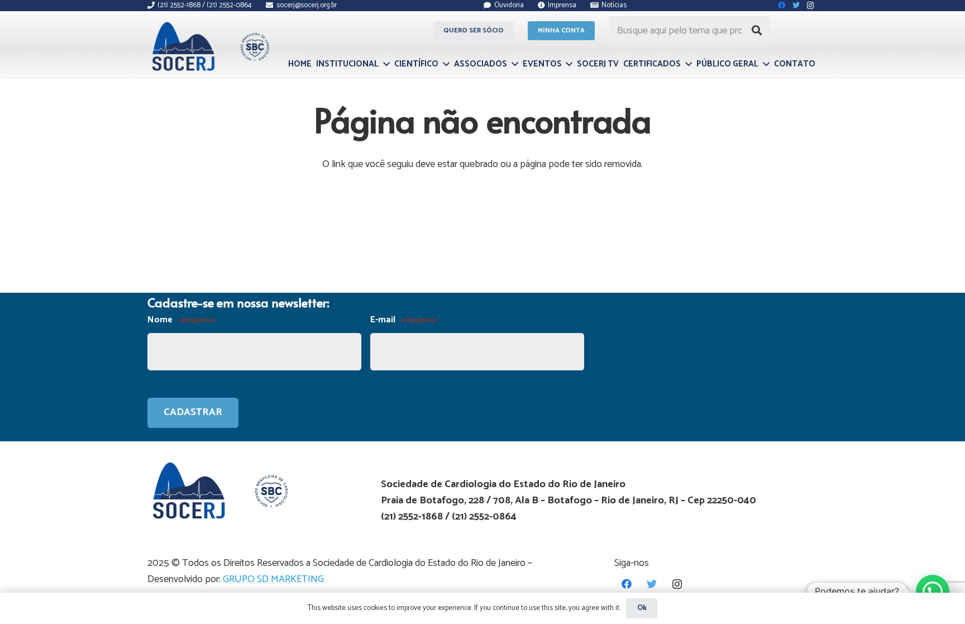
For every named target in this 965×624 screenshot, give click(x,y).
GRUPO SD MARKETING (273, 579)
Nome (180, 319)
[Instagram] (677, 584)
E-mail (403, 319)
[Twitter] (652, 584)
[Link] (209, 46)
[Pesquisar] (757, 31)
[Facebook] (626, 584)
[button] (932, 591)
